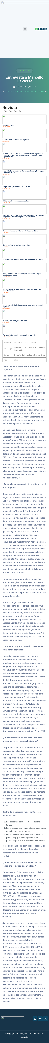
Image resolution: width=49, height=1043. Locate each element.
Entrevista (24, 71)
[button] (25, 29)
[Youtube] (42, 29)
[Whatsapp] (36, 29)
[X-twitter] (45, 29)
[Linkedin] (39, 29)
